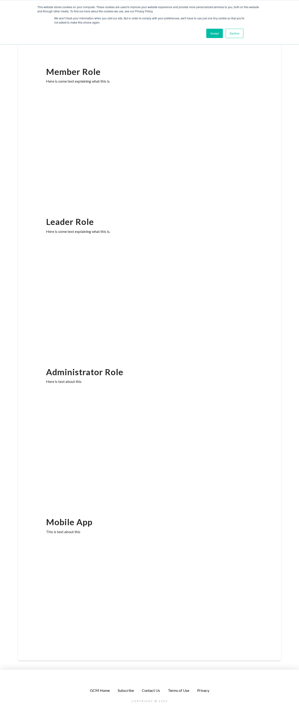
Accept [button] (214, 33)
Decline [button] (234, 33)
